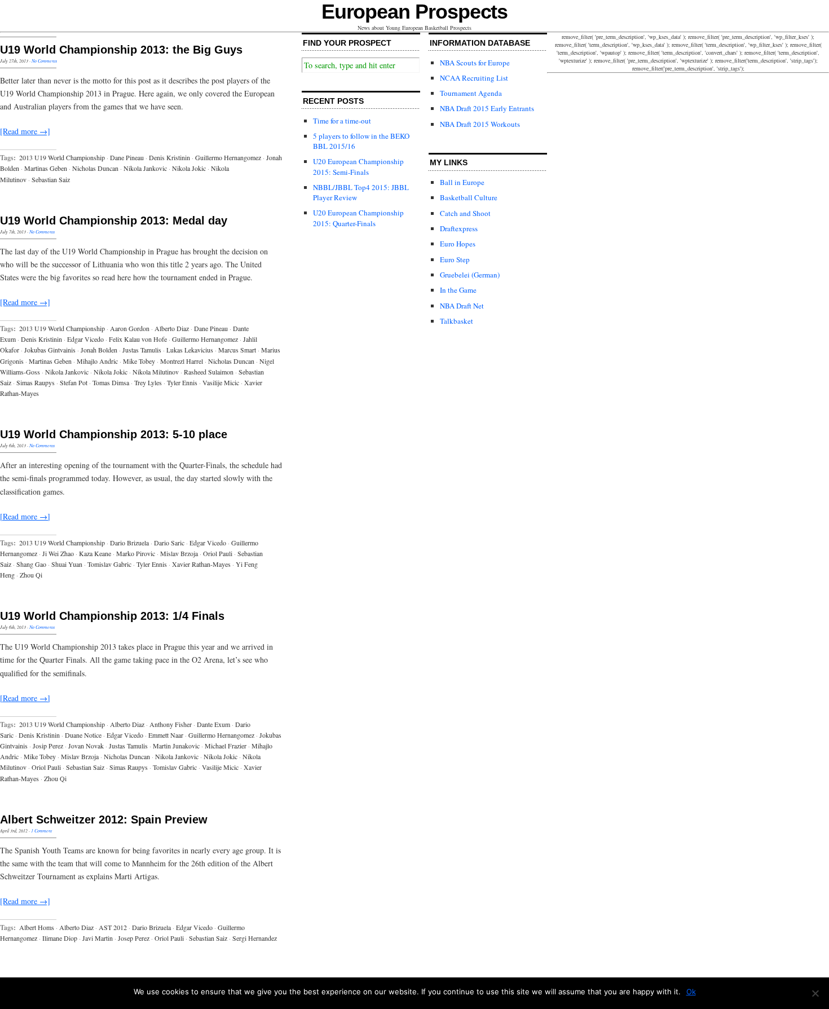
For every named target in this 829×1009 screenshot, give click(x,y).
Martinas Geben (45, 168)
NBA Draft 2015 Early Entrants (487, 108)
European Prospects (414, 11)
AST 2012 (113, 927)
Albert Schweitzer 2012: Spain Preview (104, 819)
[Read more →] (25, 131)
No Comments (44, 61)
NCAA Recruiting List (474, 78)
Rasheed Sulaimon (208, 371)
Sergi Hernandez (254, 937)
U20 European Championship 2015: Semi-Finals (358, 166)
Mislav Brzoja (179, 553)
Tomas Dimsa (110, 382)
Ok (691, 991)
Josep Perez (133, 937)
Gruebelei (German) (470, 275)
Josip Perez (48, 745)
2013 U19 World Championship (62, 157)
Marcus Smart (237, 349)
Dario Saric (169, 542)
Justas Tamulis (141, 349)
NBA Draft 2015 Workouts (480, 124)
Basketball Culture (468, 197)
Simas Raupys (35, 382)
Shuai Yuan (66, 564)
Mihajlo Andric (97, 360)
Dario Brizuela (129, 542)
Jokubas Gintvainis (50, 349)
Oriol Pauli (217, 553)
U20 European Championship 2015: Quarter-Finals (358, 218)
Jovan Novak (86, 745)
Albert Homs (36, 927)
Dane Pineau (127, 157)
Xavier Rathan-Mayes (201, 564)
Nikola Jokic (189, 168)
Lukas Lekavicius (189, 349)
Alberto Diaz (172, 328)
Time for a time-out (342, 121)
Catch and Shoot (465, 213)
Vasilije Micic (220, 382)
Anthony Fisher (170, 724)
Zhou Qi (31, 574)
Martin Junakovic (176, 745)
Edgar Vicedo (85, 338)
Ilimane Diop (59, 937)
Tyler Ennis (182, 382)
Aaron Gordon (129, 328)
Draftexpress (459, 228)
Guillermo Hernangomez (228, 157)
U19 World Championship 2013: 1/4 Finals (112, 616)
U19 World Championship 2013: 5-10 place (113, 434)
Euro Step (455, 259)
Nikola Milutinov (156, 371)
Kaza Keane (95, 553)
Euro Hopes (457, 244)
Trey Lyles (148, 382)
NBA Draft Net (462, 306)
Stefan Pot (73, 382)
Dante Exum (213, 724)
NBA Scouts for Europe (475, 63)
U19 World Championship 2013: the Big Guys (121, 49)
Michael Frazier (225, 745)
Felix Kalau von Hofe (138, 338)
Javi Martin (97, 937)
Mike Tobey (139, 360)
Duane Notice (83, 734)
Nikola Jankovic (145, 168)
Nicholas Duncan (95, 168)
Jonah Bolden (99, 349)
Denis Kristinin (169, 157)
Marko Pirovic (135, 553)
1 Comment (41, 830)
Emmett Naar (165, 734)
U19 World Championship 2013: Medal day (113, 220)
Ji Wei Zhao (58, 553)
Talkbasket (456, 321)
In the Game (458, 290)
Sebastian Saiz (51, 179)
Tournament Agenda (471, 93)
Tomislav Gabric (109, 564)
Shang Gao (31, 564)
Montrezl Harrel (181, 360)
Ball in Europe (462, 182)
